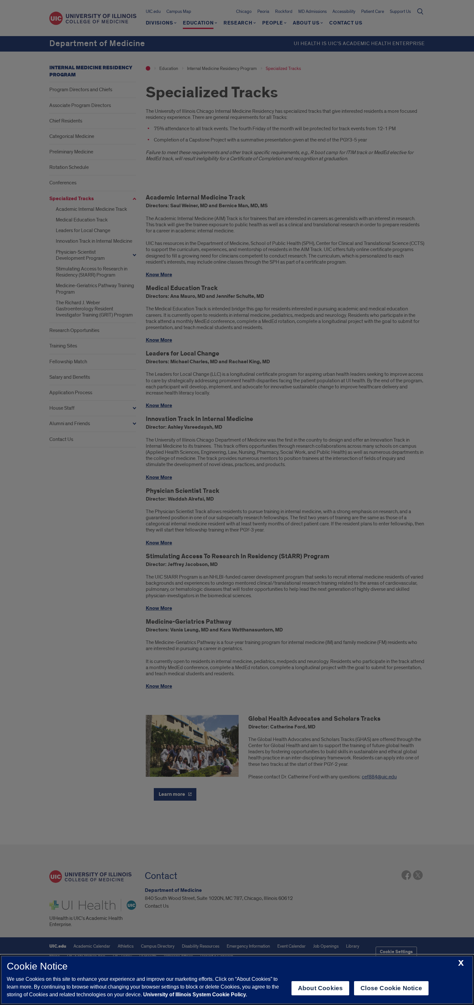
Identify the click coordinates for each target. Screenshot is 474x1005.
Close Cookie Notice (391, 988)
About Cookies (320, 988)
